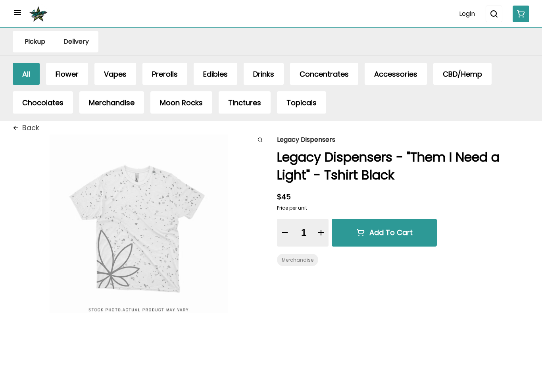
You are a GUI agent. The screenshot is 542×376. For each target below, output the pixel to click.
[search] (260, 140)
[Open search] (493, 14)
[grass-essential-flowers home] (38, 14)
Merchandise (297, 260)
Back (30, 128)
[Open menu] (17, 12)
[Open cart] (519, 14)
